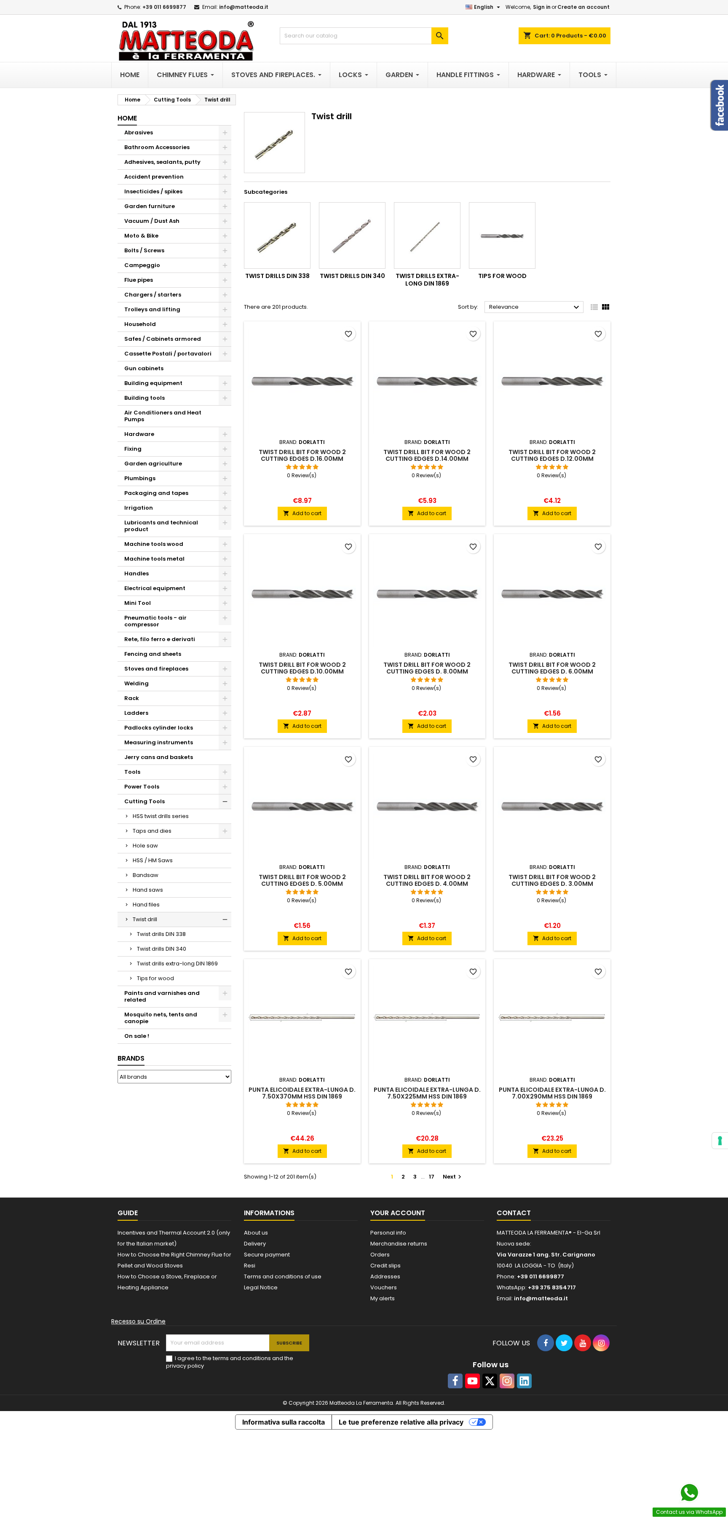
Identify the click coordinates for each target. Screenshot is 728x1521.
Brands (131, 1058)
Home (127, 118)
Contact (514, 1213)
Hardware (139, 434)
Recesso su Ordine (138, 1321)
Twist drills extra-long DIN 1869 (177, 964)
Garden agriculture (153, 464)
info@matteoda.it (243, 7)
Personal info (388, 1233)
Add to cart (302, 513)
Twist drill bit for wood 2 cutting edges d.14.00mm (427, 455)
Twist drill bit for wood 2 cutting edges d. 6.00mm (552, 668)
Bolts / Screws (144, 250)
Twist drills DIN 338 (161, 934)
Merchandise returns (398, 1244)
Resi (249, 1266)
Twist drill (145, 919)
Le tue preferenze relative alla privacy (401, 1422)
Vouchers (383, 1287)
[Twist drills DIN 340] (352, 235)
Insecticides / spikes (153, 191)
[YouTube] (472, 1381)
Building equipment (153, 383)
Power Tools (141, 787)
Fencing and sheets (152, 654)
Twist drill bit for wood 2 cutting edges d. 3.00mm (552, 880)
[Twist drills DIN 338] (277, 235)
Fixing (133, 449)
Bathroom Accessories (157, 147)
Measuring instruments (158, 742)
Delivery (255, 1244)
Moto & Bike (141, 236)
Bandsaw (145, 875)
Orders (380, 1255)
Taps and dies (152, 831)
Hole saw (145, 846)
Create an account (583, 7)
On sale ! (136, 1036)
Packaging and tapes (156, 493)
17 (431, 1177)
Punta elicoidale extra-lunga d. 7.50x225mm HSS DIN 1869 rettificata (427, 1096)
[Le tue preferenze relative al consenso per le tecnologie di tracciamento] (720, 1141)
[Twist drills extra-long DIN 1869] (427, 235)
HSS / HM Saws (153, 860)
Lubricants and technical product (161, 526)
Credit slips (385, 1266)
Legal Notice (261, 1287)
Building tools (144, 398)
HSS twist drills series (161, 816)
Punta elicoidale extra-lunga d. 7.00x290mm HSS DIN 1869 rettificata (552, 1096)
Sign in (542, 7)
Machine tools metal (154, 559)
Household (140, 324)
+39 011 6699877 (164, 7)
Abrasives (138, 132)
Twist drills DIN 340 (161, 949)
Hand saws (148, 890)
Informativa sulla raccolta (283, 1422)
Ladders (136, 713)
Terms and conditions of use (282, 1276)
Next (453, 1177)
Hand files (146, 905)
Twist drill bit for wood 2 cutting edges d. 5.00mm (302, 880)
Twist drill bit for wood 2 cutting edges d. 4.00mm (427, 880)
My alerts (382, 1298)
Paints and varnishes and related (162, 996)
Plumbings (139, 478)
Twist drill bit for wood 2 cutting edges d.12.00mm (552, 455)
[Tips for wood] (502, 235)
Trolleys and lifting (152, 309)
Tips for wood (155, 978)
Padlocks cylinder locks (158, 728)
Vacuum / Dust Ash (151, 221)
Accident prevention (154, 177)
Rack (131, 698)
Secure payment (267, 1255)
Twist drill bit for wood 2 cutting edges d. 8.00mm (427, 668)
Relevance (535, 307)
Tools (132, 772)
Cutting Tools (144, 801)
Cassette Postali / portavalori (167, 354)
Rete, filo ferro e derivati (159, 639)
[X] (489, 1381)
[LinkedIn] (524, 1381)
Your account (397, 1213)
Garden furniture (149, 206)
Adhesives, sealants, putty (162, 162)
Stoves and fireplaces (156, 669)
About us (256, 1233)
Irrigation (138, 508)
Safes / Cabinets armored (162, 339)
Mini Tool (137, 603)
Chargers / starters (152, 295)
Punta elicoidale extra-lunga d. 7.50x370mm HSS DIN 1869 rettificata (302, 1096)
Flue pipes (138, 280)
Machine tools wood (153, 544)
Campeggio (142, 265)
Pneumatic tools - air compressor (155, 621)
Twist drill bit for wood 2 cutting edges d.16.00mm (302, 455)
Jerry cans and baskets (158, 757)
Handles (136, 573)
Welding (136, 683)
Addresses (385, 1276)
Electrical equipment (154, 588)
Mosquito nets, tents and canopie (160, 1017)
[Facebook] (455, 1381)
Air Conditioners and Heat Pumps (162, 416)
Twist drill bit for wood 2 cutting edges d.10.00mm (302, 668)
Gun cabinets (143, 368)
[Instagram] (507, 1381)
